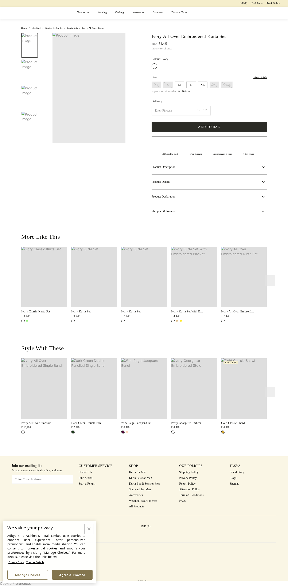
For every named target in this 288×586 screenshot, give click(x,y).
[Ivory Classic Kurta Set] (23, 320)
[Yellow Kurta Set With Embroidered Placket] (181, 320)
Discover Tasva (179, 12)
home (24, 28)
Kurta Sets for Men (140, 478)
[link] (44, 282)
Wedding (102, 12)
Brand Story (237, 472)
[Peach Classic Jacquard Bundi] (127, 432)
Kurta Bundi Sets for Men (144, 483)
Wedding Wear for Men (143, 500)
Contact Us (85, 472)
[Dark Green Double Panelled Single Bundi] (73, 432)
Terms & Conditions (191, 495)
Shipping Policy (188, 472)
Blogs (233, 478)
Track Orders (273, 3)
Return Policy (187, 483)
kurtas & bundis (54, 28)
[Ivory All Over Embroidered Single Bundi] (23, 432)
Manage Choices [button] (27, 575)
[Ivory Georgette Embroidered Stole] (173, 432)
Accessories (138, 12)
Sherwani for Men (140, 489)
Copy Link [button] (250, 44)
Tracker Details (35, 562)
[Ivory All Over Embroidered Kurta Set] (223, 320)
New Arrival (83, 12)
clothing (36, 28)
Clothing (119, 12)
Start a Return (87, 483)
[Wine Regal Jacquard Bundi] (123, 432)
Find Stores (257, 3)
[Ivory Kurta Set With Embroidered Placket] (173, 320)
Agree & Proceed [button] (72, 575)
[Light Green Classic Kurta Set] (27, 320)
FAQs (182, 500)
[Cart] (261, 13)
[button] (229, 13)
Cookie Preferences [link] (15, 583)
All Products (136, 506)
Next (129, 88)
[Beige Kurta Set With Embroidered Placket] (177, 320)
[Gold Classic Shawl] (223, 432)
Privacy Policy (16, 562)
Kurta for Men (137, 472)
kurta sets (72, 28)
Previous (29, 33)
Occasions (158, 12)
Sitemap (234, 483)
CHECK (202, 110)
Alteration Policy (189, 489)
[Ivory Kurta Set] (73, 320)
